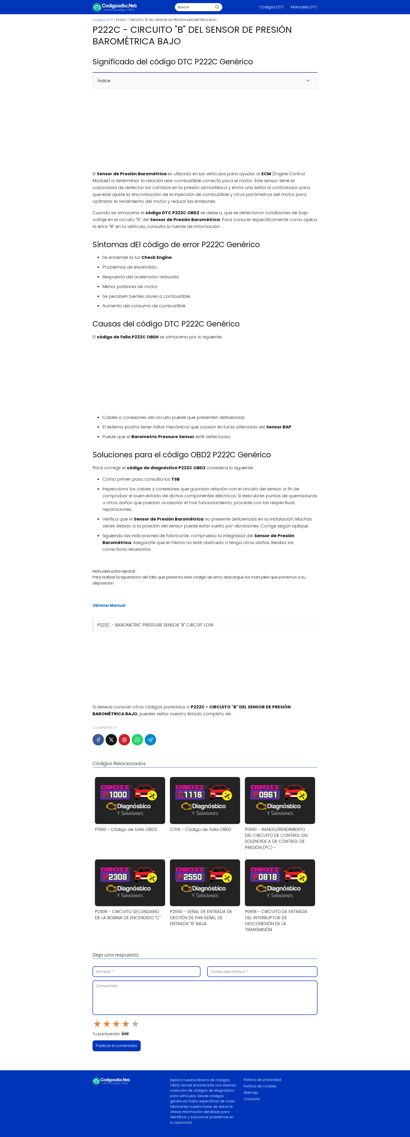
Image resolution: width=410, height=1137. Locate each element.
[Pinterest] (124, 739)
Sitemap (251, 1092)
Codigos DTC (271, 7)
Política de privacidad (262, 1079)
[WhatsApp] (137, 739)
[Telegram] (150, 739)
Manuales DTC (304, 7)
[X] (111, 739)
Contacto (252, 1099)
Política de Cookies (260, 1086)
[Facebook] (98, 739)
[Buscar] (217, 7)
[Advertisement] (205, 129)
